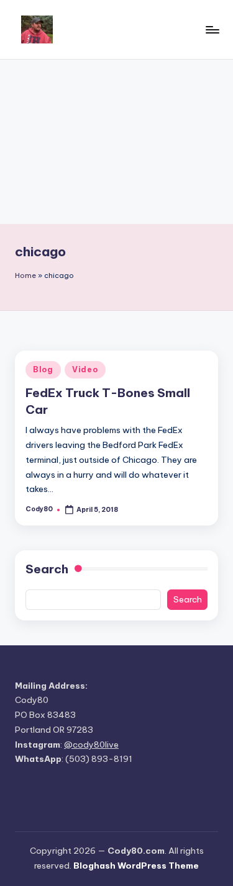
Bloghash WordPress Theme (136, 865)
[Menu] (212, 29)
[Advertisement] (116, 142)
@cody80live (91, 744)
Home (25, 275)
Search (46, 569)
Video (85, 369)
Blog (43, 369)
